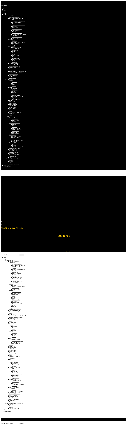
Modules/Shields (9, 79)
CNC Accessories (16, 22)
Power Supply (12, 108)
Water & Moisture (13, 117)
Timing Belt (15, 38)
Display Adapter (13, 101)
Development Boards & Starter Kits (12, 158)
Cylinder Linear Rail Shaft (18, 25)
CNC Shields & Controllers (18, 21)
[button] (63, 221)
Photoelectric (15, 132)
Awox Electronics (4, 5)
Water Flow (15, 119)
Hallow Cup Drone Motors (18, 42)
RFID (10, 111)
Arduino (11, 160)
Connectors (15, 50)
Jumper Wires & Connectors (15, 72)
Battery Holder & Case (14, 67)
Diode (13, 60)
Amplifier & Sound (16, 136)
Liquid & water (15, 120)
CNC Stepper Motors (17, 19)
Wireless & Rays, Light (14, 123)
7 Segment (14, 88)
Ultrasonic (14, 127)
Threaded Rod (15, 35)
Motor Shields (12, 107)
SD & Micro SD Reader (15, 112)
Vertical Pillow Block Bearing (19, 34)
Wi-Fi (13, 84)
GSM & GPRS (12, 105)
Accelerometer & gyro (14, 148)
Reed (13, 144)
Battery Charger (16, 95)
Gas (13, 139)
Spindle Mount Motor (17, 33)
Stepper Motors (15, 45)
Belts (10, 68)
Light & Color (15, 133)
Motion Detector (16, 128)
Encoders (14, 62)
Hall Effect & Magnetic (17, 146)
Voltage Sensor (12, 78)
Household (11, 153)
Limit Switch (15, 27)
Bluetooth (14, 82)
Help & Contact (7, 166)
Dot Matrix (14, 90)
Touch (10, 157)
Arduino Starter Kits (14, 164)
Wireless (11, 80)
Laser (13, 125)
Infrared (14, 124)
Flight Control (12, 103)
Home (5, 13)
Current (14, 145)
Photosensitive (15, 131)
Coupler (14, 23)
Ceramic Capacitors (16, 47)
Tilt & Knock (12, 156)
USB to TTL (12, 113)
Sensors (14, 52)
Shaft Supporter (16, 30)
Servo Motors (15, 43)
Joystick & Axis (16, 97)
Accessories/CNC (9, 15)
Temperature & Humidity (18, 140)
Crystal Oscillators (16, 49)
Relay (10, 109)
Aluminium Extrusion (14, 17)
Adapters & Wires (13, 63)
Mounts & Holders (13, 74)
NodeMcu (11, 161)
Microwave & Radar (17, 129)
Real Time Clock (16, 99)
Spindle (14, 31)
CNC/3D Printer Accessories (16, 18)
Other (10, 94)
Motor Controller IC (17, 59)
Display (11, 87)
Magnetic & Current (14, 143)
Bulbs (13, 51)
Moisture (14, 121)
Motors (11, 39)
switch (13, 54)
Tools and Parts (13, 75)
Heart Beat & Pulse (13, 152)
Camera (11, 100)
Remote (14, 86)
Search (21, 254)
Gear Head (14, 26)
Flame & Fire (15, 137)
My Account (6, 165)
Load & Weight (13, 150)
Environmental (12, 135)
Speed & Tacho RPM (14, 154)
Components (12, 46)
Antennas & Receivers (14, 66)
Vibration (14, 141)
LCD (13, 91)
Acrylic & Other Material (15, 64)
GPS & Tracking (13, 104)
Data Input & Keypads (17, 96)
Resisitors (14, 56)
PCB (10, 76)
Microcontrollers (16, 55)
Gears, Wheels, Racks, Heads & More (18, 71)
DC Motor (14, 41)
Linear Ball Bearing (17, 29)
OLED (14, 92)
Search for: (3, 254)
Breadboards (12, 70)
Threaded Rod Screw (17, 37)
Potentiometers (15, 58)
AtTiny (11, 162)
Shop (5, 14)
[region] (63, 200)
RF (13, 83)
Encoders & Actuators (14, 149)
